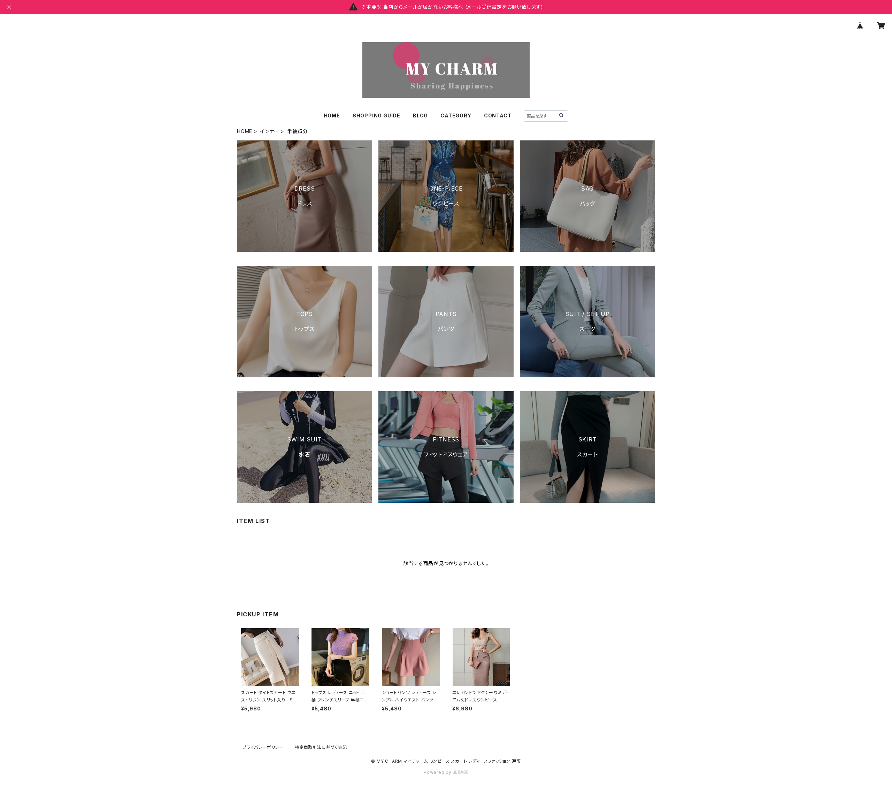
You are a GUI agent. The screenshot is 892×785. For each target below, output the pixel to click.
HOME (332, 115)
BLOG (420, 115)
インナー (269, 131)
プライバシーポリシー (263, 747)
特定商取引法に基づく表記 (321, 747)
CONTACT (498, 115)
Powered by (438, 772)
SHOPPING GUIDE (376, 115)
